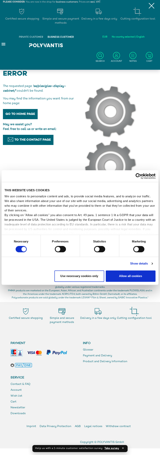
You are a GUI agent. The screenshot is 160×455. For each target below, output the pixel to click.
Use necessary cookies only (79, 276)
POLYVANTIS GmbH (110, 442)
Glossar (88, 349)
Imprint (31, 426)
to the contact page (32, 140)
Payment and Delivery (97, 355)
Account (16, 390)
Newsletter (18, 407)
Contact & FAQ (20, 384)
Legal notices (93, 426)
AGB (78, 426)
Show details (139, 263)
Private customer (31, 37)
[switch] (60, 250)
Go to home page (20, 114)
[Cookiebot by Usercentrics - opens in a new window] (138, 176)
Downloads (18, 413)
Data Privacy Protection (55, 426)
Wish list (16, 395)
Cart (13, 401)
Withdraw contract (118, 426)
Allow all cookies (130, 276)
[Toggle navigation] (3, 43)
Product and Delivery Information (105, 361)
